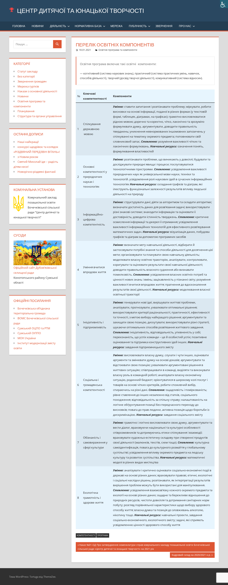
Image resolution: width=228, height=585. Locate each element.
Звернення (163, 26)
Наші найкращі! (28, 142)
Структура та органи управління (40, 116)
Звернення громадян (32, 81)
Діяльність (58, 26)
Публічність (138, 26)
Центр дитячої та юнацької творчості (80, 10)
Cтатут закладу (28, 71)
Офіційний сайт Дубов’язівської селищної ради (35, 270)
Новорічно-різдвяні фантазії (37, 172)
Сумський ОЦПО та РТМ (34, 328)
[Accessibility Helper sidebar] (224, 4)
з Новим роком (28, 157)
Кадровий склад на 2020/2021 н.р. (191, 555)
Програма (102, 535)
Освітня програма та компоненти (117, 49)
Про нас (185, 26)
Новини (38, 26)
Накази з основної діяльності (37, 91)
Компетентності (86, 535)
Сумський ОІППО (29, 333)
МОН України (27, 338)
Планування (26, 111)
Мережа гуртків (28, 86)
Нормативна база (88, 26)
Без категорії (26, 76)
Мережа (116, 26)
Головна (18, 26)
